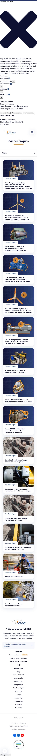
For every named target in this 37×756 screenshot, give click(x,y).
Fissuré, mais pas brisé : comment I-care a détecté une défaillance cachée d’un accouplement (17, 341)
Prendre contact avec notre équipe (15, 645)
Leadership (18, 698)
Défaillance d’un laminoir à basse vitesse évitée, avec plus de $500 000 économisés (15, 248)
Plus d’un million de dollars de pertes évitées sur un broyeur (15, 372)
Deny (8, 113)
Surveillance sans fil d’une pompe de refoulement (14, 605)
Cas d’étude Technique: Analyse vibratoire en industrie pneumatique (18, 490)
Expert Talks (18, 678)
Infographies (18, 685)
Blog (18, 672)
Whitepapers (18, 681)
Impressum (4, 124)
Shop (18, 665)
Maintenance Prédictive (18, 658)
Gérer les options (6, 101)
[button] (18, 30)
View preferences (17, 113)
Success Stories (18, 675)
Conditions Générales (18, 723)
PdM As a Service (18, 655)
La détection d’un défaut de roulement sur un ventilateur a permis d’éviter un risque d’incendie (17, 279)
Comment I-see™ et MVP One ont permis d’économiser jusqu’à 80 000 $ (18, 401)
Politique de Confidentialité (18, 726)
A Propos (18, 695)
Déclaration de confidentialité (11, 122)
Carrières (18, 705)
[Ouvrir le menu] (32, 132)
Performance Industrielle (18, 661)
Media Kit (18, 708)
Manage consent (5, 755)
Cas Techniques (18, 688)
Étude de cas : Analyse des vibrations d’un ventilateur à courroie (18, 548)
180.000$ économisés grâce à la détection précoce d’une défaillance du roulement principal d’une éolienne (18, 310)
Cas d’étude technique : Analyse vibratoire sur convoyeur (16, 461)
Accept (3, 113)
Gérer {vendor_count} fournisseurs (14, 106)
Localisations (18, 701)
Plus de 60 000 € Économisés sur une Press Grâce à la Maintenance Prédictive (15, 431)
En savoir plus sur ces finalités (11, 109)
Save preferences (29, 113)
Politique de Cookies (19, 729)
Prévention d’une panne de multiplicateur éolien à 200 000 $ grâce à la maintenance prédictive (17, 217)
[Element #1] (4, 751)
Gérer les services (7, 104)
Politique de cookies (7, 119)
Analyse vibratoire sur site (14, 576)
